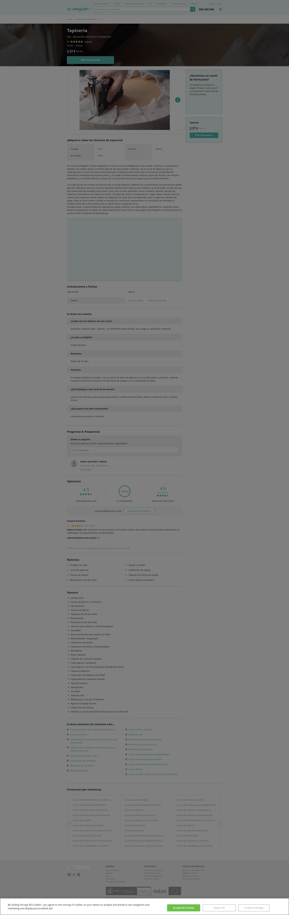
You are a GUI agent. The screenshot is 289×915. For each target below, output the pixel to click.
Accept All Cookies (183, 907)
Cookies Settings (254, 907)
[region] (144, 906)
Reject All (219, 907)
